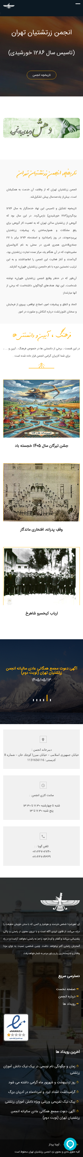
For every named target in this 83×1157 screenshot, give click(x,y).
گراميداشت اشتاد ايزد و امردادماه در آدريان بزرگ (42, 1092)
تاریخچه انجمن (42, 75)
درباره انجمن (67, 996)
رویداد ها (70, 1004)
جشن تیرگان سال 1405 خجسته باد (41, 446)
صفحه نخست (66, 989)
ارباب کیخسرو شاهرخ (42, 613)
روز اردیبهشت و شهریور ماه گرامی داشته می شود (42, 1082)
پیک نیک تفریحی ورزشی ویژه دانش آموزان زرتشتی (40, 1102)
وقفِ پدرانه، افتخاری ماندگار (41, 530)
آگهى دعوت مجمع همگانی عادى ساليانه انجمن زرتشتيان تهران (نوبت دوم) (41, 670)
